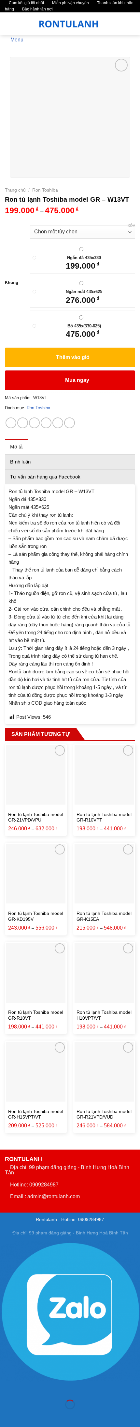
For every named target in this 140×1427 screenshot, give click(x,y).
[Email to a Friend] (46, 422)
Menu (16, 39)
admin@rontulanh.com (53, 1196)
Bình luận (20, 461)
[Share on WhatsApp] (11, 422)
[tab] (16, 446)
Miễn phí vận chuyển (70, 3)
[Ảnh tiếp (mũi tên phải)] (25, 1415)
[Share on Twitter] (34, 422)
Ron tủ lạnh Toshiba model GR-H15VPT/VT (35, 1114)
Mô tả (16, 446)
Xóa (131, 225)
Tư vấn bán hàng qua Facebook (45, 476)
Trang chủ (15, 190)
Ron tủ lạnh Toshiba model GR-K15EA (104, 916)
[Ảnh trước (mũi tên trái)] (6, 1415)
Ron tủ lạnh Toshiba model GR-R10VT (35, 1015)
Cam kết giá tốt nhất (26, 3)
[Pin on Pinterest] (57, 422)
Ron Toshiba (45, 190)
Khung (11, 282)
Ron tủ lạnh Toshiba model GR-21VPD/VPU (35, 817)
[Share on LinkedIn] (69, 422)
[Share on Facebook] (22, 422)
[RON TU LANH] (69, 23)
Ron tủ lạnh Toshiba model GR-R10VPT (104, 817)
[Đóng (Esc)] (6, 1388)
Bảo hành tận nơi (37, 9)
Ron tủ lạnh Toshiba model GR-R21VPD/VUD (104, 1114)
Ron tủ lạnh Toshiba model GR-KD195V (35, 916)
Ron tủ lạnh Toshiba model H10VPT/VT (104, 1015)
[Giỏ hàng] (130, 24)
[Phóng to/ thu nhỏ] (25, 1388)
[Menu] (9, 24)
